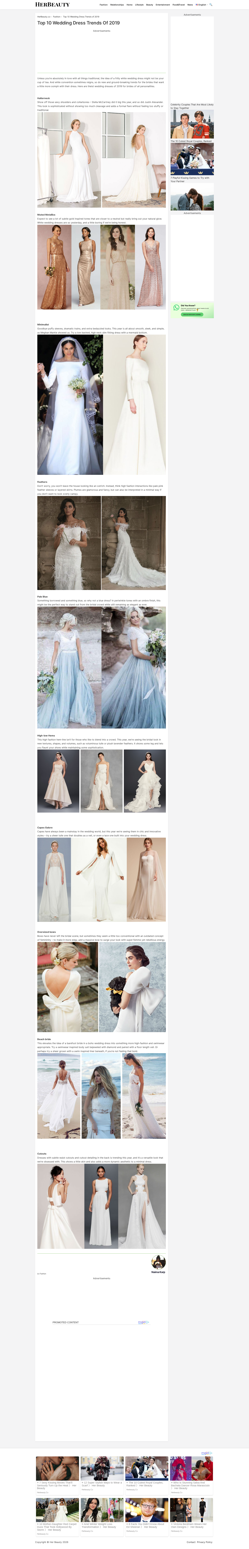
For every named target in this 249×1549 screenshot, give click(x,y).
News (190, 4)
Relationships (117, 4)
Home (129, 4)
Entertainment (163, 4)
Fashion (104, 4)
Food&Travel (179, 4)
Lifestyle (139, 4)
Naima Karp (158, 1272)
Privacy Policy (204, 1542)
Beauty (149, 4)
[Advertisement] (101, 53)
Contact (191, 1542)
